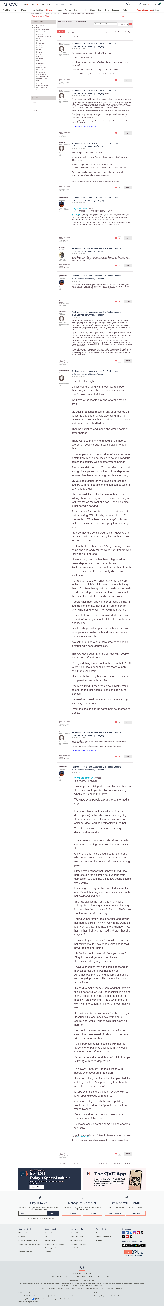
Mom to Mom (42, 74)
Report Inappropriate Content (64, 80)
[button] (140, 4)
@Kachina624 (81, 208)
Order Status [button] (72, 1213)
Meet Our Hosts (50, 1240)
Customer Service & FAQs (27, 1240)
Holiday (40, 56)
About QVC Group (76, 1236)
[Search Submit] (127, 4)
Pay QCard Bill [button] (115, 1213)
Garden (59, 10)
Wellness (41, 63)
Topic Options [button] (71, 32)
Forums (47, 13)
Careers (99, 1240)
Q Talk (40, 83)
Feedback (47, 1252)
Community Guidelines (25, 1296)
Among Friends (42, 79)
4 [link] (77, 37)
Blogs (37, 90)
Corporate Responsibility (79, 1244)
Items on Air (46, 4)
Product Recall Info (25, 1252)
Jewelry (84, 10)
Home (107, 10)
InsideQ (40, 34)
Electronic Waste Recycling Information (69, 1299)
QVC (32, 13)
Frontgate (91, 1276)
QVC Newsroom (76, 1240)
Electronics (116, 10)
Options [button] (130, 44)
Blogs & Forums (39, 13)
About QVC (74, 1233)
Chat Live (21, 1236)
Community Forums (51, 1233)
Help (129, 16)
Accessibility (34, 1302)
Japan (107, 1296)
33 (64, 189)
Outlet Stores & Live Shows (54, 1244)
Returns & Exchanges (26, 1248)
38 (64, 724)
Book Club (41, 70)
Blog (46, 1236)
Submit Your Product (103, 1236)
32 (64, 135)
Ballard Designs (82, 1276)
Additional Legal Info (73, 1296)
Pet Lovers (41, 72)
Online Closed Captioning (57, 1296)
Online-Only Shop (36, 10)
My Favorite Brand (43, 30)
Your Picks (6, 10)
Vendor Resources (102, 1233)
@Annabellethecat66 (84, 777)
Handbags (41, 43)
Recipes (40, 52)
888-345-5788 (23, 1233)
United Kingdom (116, 1296)
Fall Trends (23, 10)
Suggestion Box (43, 85)
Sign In (123, 16)
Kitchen (125, 10)
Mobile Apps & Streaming (53, 1248)
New (14, 10)
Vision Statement (23, 1302)
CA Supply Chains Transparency (46, 1299)
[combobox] (90, 4)
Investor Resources (77, 1248)
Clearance (49, 10)
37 (64, 363)
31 (64, 82)
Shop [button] (25, 4)
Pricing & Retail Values (41, 1296)
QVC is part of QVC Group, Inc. (61, 1276)
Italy (102, 1296)
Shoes (92, 10)
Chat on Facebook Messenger (29, 1244)
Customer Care (42, 88)
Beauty (76, 10)
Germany (97, 1296)
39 (64, 758)
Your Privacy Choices (24, 1299)
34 (64, 240)
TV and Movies (42, 67)
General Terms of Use (88, 1280)
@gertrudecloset (81, 210)
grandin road (108, 1276)
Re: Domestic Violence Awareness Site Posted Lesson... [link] (77, 13)
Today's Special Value (44, 36)
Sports (40, 65)
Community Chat (55, 13)
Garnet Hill (99, 1276)
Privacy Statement (74, 1280)
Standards (35, 110)
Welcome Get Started (44, 32)
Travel (40, 81)
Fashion (68, 10)
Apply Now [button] (135, 1213)
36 (64, 303)
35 (64, 267)
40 (64, 1156)
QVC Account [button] (92, 1213)
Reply (128, 80)
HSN (74, 1276)
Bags (99, 10)
